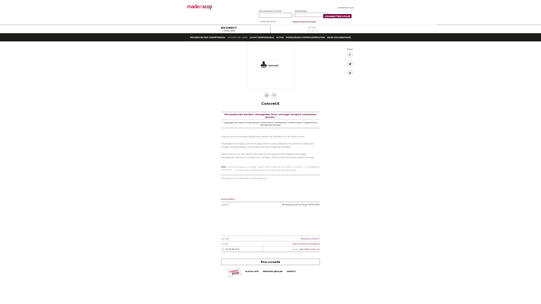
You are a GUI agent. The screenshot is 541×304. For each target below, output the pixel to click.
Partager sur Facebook (350, 55)
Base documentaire (339, 37)
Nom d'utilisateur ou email (270, 11)
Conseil (298, 167)
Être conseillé (270, 262)
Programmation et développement (252, 170)
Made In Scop (199, 7)
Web (223, 166)
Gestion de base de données (283, 170)
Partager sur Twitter (350, 64)
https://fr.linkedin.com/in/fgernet (306, 243)
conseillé (312, 29)
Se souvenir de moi (268, 21)
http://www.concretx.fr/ (310, 238)
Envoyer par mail (274, 96)
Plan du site (252, 271)
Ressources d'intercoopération (305, 37)
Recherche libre (237, 37)
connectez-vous (346, 7)
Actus (280, 37)
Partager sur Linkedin (350, 73)
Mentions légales (272, 271)
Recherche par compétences (207, 37)
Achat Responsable (262, 37)
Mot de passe (301, 11)
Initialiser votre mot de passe (304, 21)
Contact (291, 271)
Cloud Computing (236, 167)
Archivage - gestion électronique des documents (269, 167)
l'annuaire (229, 29)
